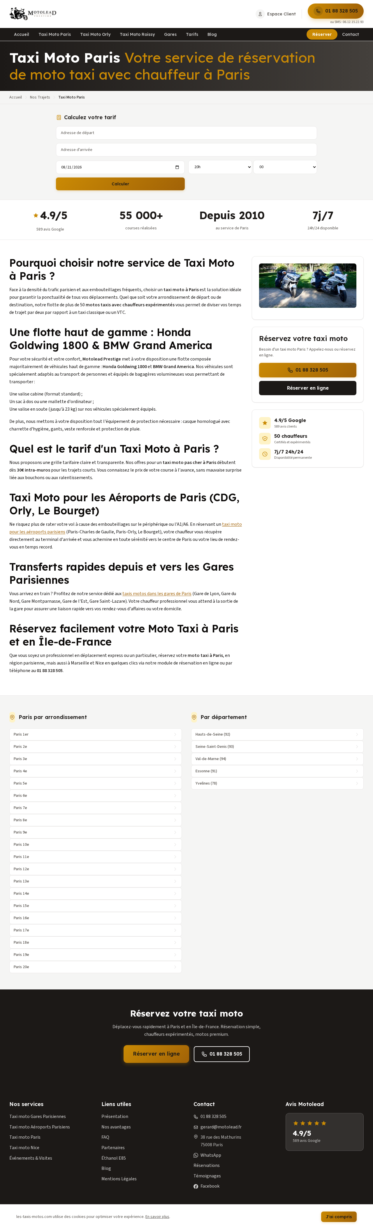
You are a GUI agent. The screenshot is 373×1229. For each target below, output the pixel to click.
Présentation (114, 1116)
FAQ (105, 1137)
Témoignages (207, 1176)
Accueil (21, 34)
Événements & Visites (30, 1158)
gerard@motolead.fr (221, 1127)
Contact (350, 34)
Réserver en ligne (308, 388)
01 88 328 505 (341, 11)
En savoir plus (157, 1217)
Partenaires (113, 1147)
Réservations (206, 1165)
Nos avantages (116, 1127)
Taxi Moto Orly (95, 34)
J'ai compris (339, 1216)
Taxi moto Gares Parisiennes (37, 1116)
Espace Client (281, 14)
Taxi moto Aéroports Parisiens (39, 1127)
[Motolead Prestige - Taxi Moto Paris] (33, 14)
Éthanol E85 (113, 1158)
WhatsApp (210, 1155)
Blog (212, 34)
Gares (170, 34)
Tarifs (192, 34)
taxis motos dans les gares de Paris (156, 593)
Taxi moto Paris (25, 1137)
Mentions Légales (119, 1179)
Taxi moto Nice (24, 1147)
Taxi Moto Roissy (137, 34)
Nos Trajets (40, 97)
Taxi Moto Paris (54, 34)
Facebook (209, 1186)
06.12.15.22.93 (353, 22)
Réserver (322, 34)
